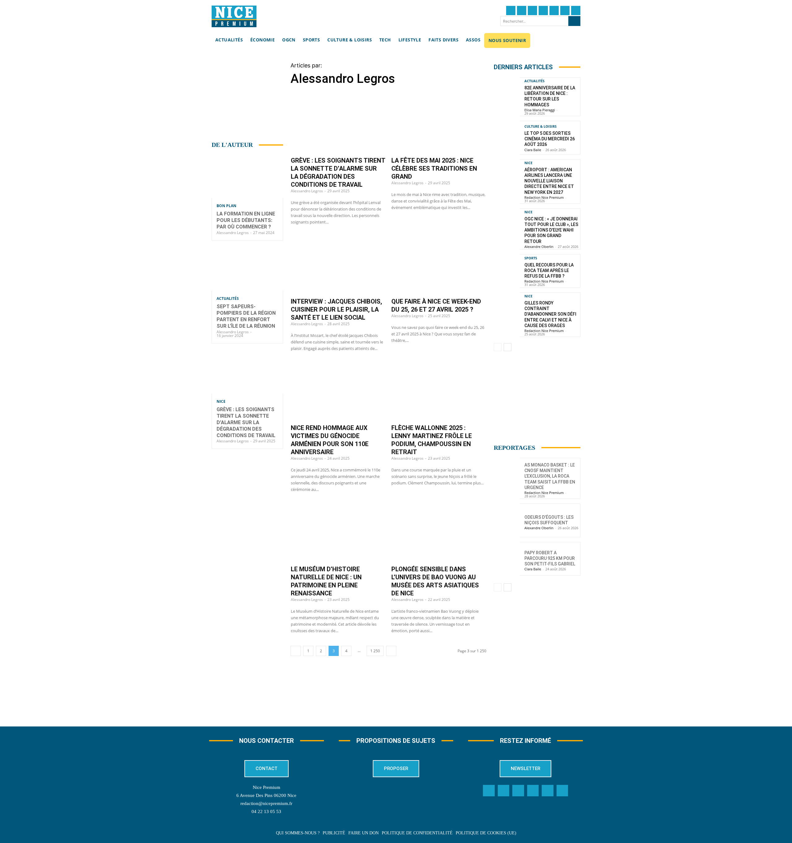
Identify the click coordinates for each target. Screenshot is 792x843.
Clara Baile (532, 149)
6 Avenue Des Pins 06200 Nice (266, 795)
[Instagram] (532, 10)
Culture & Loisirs (540, 126)
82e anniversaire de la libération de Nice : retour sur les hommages (549, 96)
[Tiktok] (554, 10)
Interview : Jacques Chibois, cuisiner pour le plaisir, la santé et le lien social (336, 309)
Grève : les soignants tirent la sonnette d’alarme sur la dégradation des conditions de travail (246, 422)
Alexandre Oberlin (538, 246)
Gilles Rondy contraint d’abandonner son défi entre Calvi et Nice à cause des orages (550, 314)
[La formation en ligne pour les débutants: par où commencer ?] (247, 176)
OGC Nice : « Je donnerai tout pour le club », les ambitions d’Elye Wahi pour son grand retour (551, 230)
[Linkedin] (565, 10)
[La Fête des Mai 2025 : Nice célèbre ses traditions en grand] (438, 124)
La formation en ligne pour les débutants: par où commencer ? (246, 220)
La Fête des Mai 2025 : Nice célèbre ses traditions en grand (434, 168)
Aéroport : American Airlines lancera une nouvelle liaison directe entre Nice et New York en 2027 (549, 181)
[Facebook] (510, 10)
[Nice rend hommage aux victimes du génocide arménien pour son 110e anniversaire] (338, 391)
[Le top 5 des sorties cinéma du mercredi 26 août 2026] (507, 138)
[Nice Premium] (234, 16)
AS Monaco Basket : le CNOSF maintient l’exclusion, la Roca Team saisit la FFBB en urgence (549, 476)
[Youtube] (575, 10)
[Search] (574, 21)
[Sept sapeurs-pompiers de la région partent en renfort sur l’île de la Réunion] (247, 269)
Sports (530, 258)
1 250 (375, 651)
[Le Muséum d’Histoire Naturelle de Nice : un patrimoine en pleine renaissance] (338, 532)
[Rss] (562, 791)
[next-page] (391, 651)
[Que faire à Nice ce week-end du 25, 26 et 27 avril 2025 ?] (438, 264)
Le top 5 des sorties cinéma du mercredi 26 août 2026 (549, 139)
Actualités (228, 298)
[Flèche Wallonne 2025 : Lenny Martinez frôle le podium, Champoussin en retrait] (438, 391)
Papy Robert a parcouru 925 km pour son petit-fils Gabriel (549, 558)
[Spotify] (547, 791)
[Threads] (543, 10)
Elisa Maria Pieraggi (539, 110)
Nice (221, 401)
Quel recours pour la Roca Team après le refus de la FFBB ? (549, 270)
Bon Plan (226, 206)
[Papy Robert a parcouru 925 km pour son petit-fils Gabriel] (507, 559)
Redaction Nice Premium (544, 197)
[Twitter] (521, 10)
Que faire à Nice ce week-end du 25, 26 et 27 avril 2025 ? (436, 305)
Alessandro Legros (233, 232)
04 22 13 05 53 (266, 811)
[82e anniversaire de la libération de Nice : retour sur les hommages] (507, 94)
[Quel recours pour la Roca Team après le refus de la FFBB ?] (507, 271)
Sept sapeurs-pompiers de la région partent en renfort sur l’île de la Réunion (246, 316)
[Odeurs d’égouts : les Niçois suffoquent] (507, 520)
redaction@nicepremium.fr (266, 803)
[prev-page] (296, 651)
